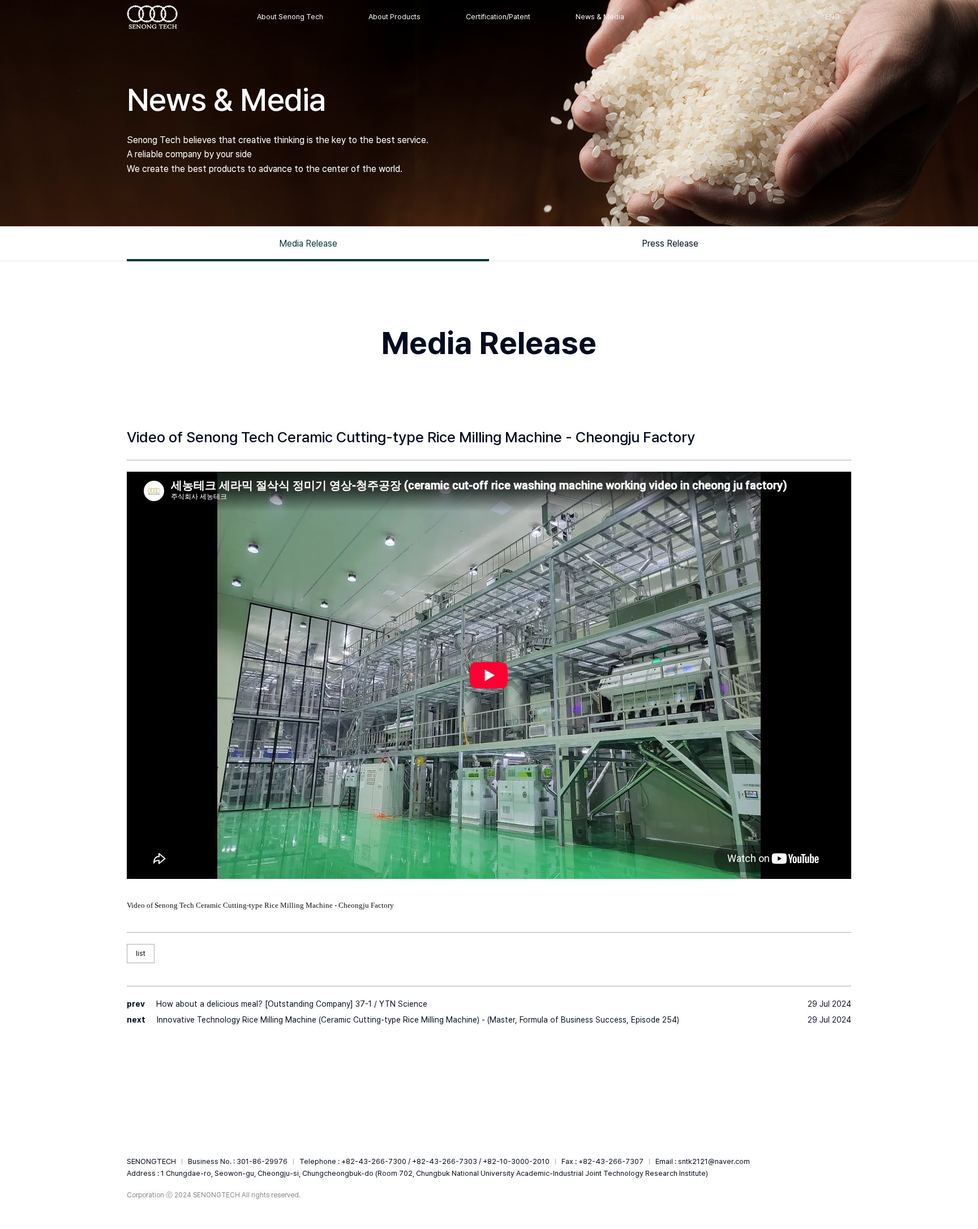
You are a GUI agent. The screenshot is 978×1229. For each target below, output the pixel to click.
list (140, 953)
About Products (394, 16)
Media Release (308, 243)
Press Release (670, 243)
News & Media (600, 16)
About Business (696, 16)
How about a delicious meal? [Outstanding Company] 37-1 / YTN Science (291, 1003)
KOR (801, 16)
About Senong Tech (290, 16)
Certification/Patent (498, 16)
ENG (832, 16)
